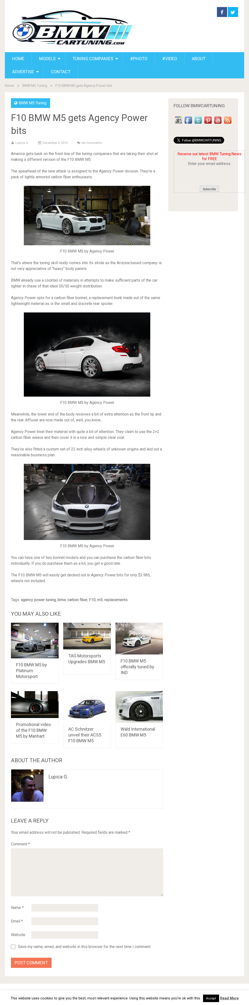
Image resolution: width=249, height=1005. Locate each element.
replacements (116, 599)
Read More (229, 998)
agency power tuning (38, 599)
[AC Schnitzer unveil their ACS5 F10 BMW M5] (87, 707)
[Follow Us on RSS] (227, 123)
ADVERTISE (23, 71)
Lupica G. (22, 143)
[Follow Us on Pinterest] (208, 123)
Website (18, 934)
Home (9, 86)
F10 (92, 599)
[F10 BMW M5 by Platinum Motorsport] (35, 640)
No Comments (92, 143)
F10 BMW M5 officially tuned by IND (137, 666)
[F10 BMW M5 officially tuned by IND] (139, 638)
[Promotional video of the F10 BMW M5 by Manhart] (35, 704)
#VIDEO (169, 58)
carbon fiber (77, 599)
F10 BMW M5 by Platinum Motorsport (31, 670)
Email (17, 921)
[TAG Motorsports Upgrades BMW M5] (87, 636)
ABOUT (198, 58)
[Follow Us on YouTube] (218, 123)
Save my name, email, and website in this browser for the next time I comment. (84, 947)
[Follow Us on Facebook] (188, 123)
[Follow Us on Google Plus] (178, 123)
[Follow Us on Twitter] (198, 123)
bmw (62, 599)
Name (17, 907)
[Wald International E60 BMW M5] (139, 707)
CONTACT (61, 71)
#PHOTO (138, 58)
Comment (20, 844)
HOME (18, 58)
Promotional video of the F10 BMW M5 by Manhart (33, 730)
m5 (100, 599)
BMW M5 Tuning (34, 86)
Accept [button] (211, 998)
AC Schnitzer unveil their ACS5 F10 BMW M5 (84, 735)
